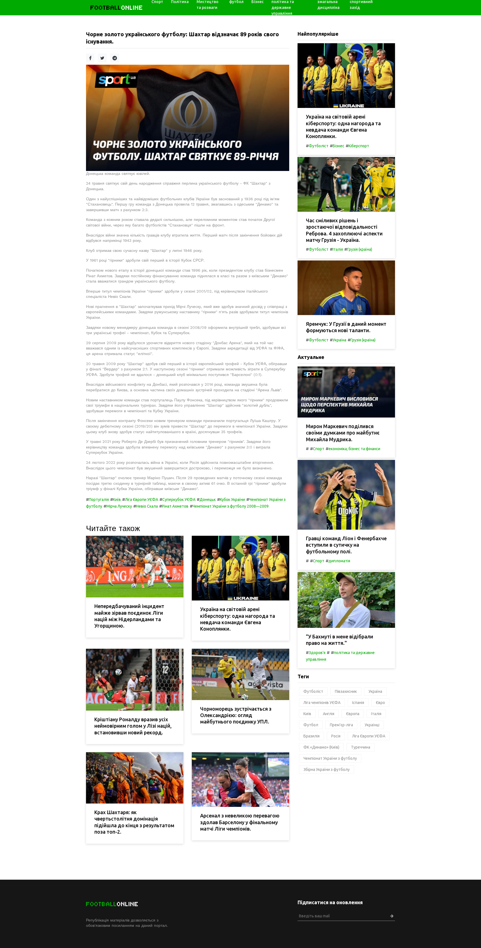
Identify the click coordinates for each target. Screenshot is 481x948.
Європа (352, 713)
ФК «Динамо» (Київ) (321, 747)
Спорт (318, 449)
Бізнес (338, 146)
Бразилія (311, 736)
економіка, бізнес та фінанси (354, 449)
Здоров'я (317, 652)
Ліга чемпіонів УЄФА (321, 702)
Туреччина (360, 747)
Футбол (310, 725)
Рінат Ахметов (175, 506)
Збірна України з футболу (326, 769)
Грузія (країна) (359, 249)
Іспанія (358, 702)
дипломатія (339, 561)
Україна (339, 340)
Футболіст (318, 146)
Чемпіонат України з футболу (330, 758)
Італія (338, 249)
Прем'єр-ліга (341, 725)
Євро (380, 702)
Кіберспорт (359, 146)
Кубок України (232, 499)
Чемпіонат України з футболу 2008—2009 (231, 506)
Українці (372, 725)
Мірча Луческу (119, 506)
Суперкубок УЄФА (178, 499)
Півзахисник (346, 691)
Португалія (99, 499)
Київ (117, 499)
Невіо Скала (147, 506)
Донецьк (208, 499)
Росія (335, 736)
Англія (328, 713)
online (116, 7)
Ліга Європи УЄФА (141, 499)
